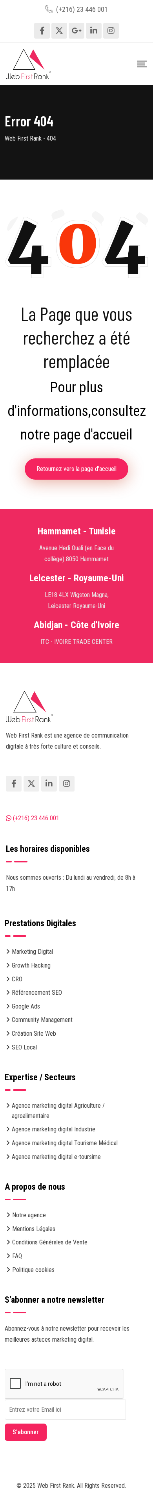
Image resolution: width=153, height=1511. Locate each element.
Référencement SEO (37, 992)
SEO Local (24, 1047)
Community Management (42, 1019)
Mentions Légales (33, 1229)
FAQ (17, 1256)
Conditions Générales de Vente (49, 1242)
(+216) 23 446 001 (82, 9)
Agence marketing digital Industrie (53, 1129)
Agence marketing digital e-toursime (56, 1157)
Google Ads (26, 1006)
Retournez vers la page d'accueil (76, 469)
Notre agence (29, 1215)
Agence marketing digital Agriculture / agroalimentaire (58, 1111)
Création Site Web (34, 1033)
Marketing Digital (32, 951)
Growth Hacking (31, 965)
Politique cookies (33, 1270)
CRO (17, 979)
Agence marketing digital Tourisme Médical (65, 1143)
